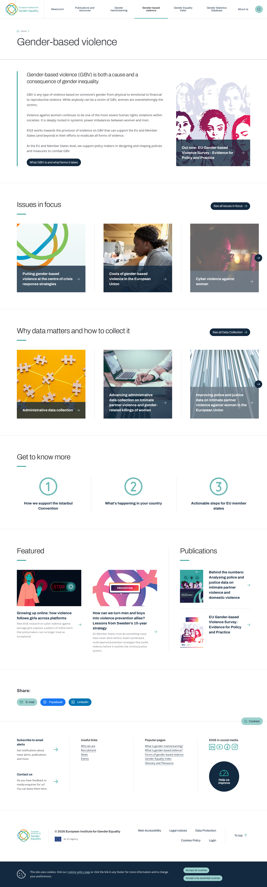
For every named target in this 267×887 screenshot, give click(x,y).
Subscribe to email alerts (30, 742)
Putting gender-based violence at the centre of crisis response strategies (48, 279)
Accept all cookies (196, 870)
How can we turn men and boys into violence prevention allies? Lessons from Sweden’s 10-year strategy (120, 620)
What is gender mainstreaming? (164, 746)
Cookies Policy (191, 840)
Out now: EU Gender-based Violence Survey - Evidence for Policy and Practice (207, 153)
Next (258, 258)
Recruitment (88, 750)
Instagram (235, 747)
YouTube (220, 747)
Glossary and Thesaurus (159, 763)
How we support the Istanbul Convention (48, 505)
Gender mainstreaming (118, 9)
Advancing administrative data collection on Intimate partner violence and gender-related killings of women (133, 402)
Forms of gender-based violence (164, 754)
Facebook (227, 747)
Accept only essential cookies (203, 878)
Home (24, 31)
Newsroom (57, 9)
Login (212, 840)
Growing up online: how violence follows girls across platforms (44, 615)
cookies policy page (78, 872)
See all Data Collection (228, 332)
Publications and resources (84, 9)
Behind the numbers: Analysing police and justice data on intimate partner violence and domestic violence (226, 584)
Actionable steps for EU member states (218, 505)
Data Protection (205, 830)
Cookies (254, 721)
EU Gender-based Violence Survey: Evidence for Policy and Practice (225, 624)
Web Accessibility (149, 830)
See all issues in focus (228, 206)
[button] (27, 702)
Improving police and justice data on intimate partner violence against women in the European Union (221, 402)
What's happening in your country (133, 503)
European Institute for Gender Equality (22, 9)
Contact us (24, 774)
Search (259, 9)
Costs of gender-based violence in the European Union (130, 279)
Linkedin (212, 747)
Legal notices (178, 830)
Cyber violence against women (215, 281)
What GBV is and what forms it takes (54, 162)
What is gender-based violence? (164, 750)
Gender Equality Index (183, 9)
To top (238, 835)
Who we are (88, 746)
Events (85, 758)
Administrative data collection (48, 410)
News (84, 754)
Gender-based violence (151, 9)
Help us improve (224, 781)
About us (243, 9)
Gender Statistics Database (217, 9)
